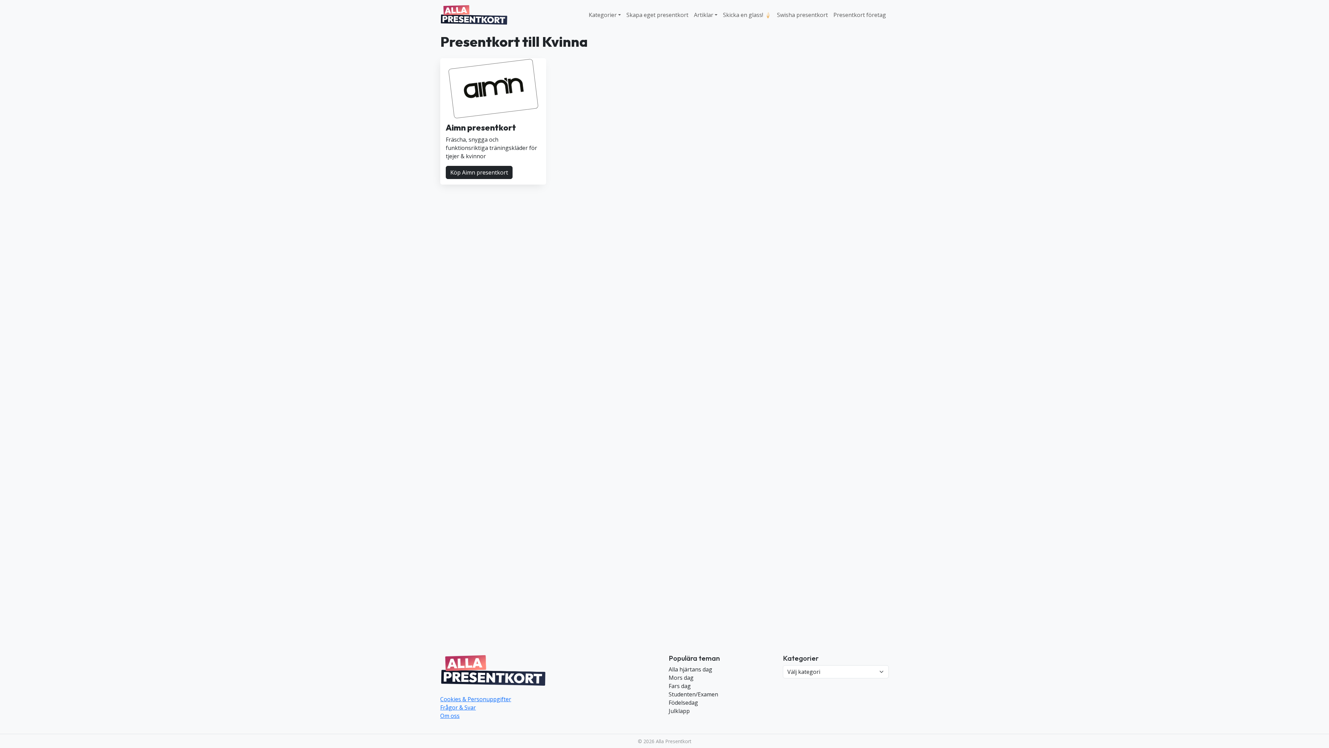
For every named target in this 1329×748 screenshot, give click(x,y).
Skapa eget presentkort (657, 15)
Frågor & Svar (458, 707)
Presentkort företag (859, 15)
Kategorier (603, 15)
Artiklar (703, 15)
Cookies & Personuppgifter (475, 699)
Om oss (450, 716)
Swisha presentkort (802, 15)
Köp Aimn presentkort (479, 172)
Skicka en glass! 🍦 (747, 15)
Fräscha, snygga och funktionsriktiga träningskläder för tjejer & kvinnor (491, 148)
